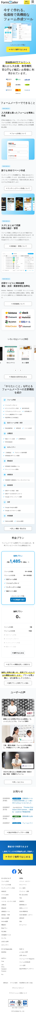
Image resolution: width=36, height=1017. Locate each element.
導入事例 (3, 931)
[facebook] (14, 871)
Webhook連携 (5, 918)
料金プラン (4, 928)
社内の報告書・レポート (26, 915)
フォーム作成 (5, 881)
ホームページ (23, 925)
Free (2, 961)
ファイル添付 (5, 894)
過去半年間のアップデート (26, 968)
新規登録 (3, 952)
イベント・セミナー (24, 881)
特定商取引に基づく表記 (26, 982)
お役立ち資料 (5, 941)
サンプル (3, 938)
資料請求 (21, 918)
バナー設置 (22, 965)
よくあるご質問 (23, 952)
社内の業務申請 (23, 911)
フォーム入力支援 (6, 884)
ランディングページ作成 (8, 888)
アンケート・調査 (24, 891)
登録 (20, 921)
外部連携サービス (6, 935)
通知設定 (3, 908)
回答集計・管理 (5, 915)
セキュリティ (5, 945)
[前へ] (15, 370)
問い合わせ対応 (23, 894)
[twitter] (20, 871)
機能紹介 (3, 925)
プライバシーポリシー (18, 988)
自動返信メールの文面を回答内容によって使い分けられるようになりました (22, 800)
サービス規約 (13, 982)
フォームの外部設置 (24, 962)
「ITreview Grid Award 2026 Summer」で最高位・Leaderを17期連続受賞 (22, 809)
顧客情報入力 (23, 904)
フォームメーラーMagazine (26, 958)
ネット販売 (22, 888)
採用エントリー (23, 908)
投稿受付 (21, 901)
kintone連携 (4, 921)
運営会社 (5, 982)
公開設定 (3, 904)
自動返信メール (5, 911)
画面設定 (3, 891)
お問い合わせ (23, 955)
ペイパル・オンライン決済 (8, 901)
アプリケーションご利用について (18, 993)
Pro (2, 974)
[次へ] (20, 370)
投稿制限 (3, 898)
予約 (20, 898)
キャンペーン (23, 884)
